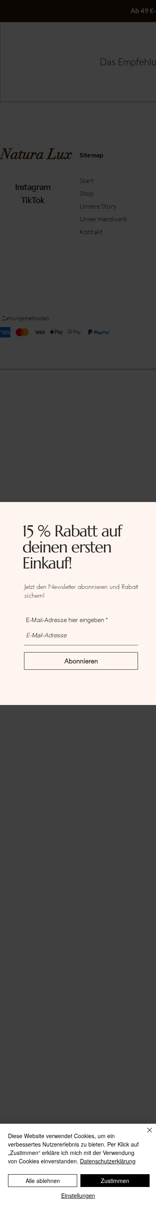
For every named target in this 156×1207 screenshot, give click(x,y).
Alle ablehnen (43, 1181)
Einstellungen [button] (78, 1195)
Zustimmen (115, 1181)
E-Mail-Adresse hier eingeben (65, 620)
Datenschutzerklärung (108, 1161)
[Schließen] (144, 1135)
